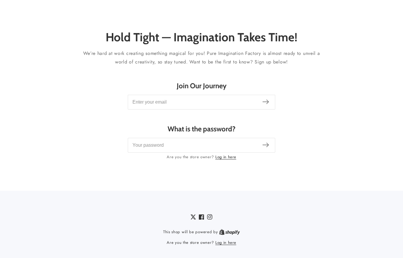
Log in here (225, 157)
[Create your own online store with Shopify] (229, 232)
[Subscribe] (266, 102)
